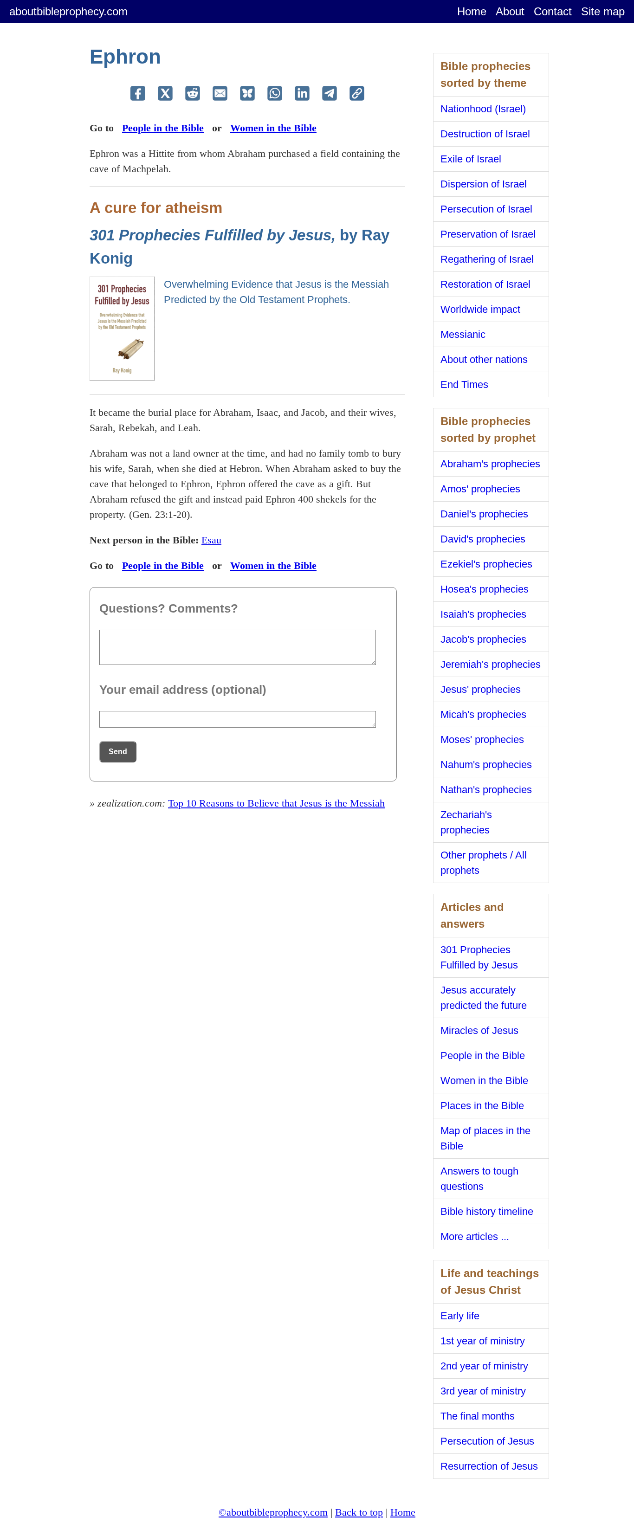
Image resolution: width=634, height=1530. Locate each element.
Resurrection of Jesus (489, 1466)
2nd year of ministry (484, 1366)
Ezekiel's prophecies (486, 564)
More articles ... (474, 1236)
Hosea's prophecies (484, 589)
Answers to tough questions (479, 1178)
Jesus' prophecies (480, 689)
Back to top (359, 1512)
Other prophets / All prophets (483, 862)
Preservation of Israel (488, 234)
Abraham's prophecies (490, 464)
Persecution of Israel (486, 209)
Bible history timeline (486, 1211)
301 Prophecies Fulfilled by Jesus (479, 957)
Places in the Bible (482, 1105)
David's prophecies (482, 539)
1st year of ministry (482, 1341)
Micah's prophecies (483, 714)
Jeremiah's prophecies (490, 664)
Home (471, 11)
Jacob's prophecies (483, 639)
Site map (603, 11)
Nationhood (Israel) (483, 109)
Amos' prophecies (480, 489)
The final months (477, 1416)
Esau (211, 540)
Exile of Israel (470, 159)
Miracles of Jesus (479, 1030)
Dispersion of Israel (483, 184)
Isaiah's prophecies (483, 614)
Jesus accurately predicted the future (483, 997)
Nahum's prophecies (486, 764)
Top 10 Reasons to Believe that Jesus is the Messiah (276, 803)
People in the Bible (163, 128)
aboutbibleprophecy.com (68, 11)
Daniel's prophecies (484, 514)
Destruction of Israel (485, 134)
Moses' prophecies (482, 739)
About (510, 11)
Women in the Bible (273, 128)
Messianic (462, 334)
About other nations (484, 359)
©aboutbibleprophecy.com (273, 1512)
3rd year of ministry (483, 1391)
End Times (464, 384)
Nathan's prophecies (486, 789)
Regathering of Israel (487, 259)
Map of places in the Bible (485, 1138)
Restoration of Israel (485, 284)
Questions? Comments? (168, 608)
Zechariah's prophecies (466, 822)
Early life (459, 1316)
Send (118, 751)
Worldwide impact (480, 309)
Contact (553, 11)
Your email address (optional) (182, 689)
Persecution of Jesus (487, 1441)
